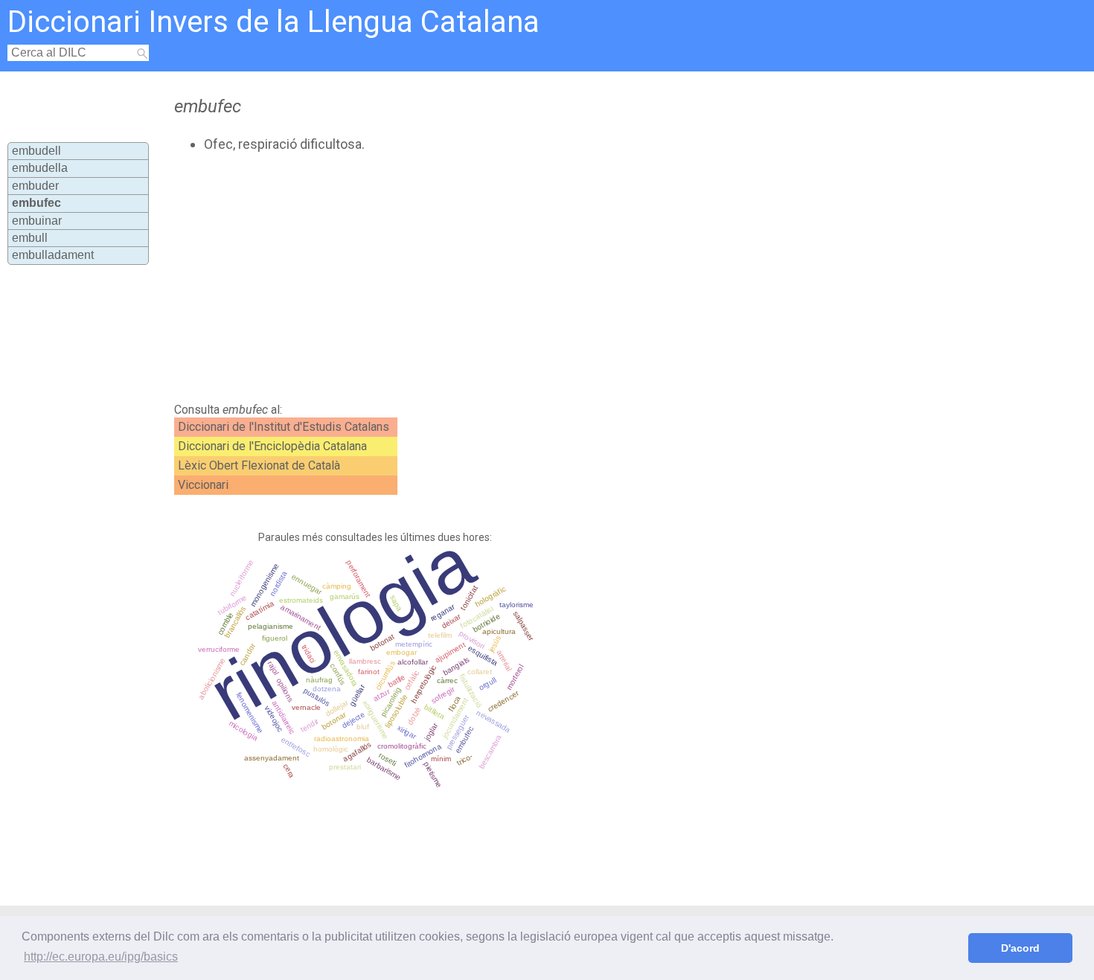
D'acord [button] (1020, 948)
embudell (36, 150)
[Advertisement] (484, 277)
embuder (35, 185)
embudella (40, 167)
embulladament (53, 255)
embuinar (37, 220)
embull (30, 237)
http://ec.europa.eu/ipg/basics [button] (101, 956)
